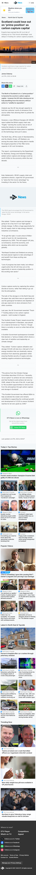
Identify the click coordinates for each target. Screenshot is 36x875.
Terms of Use (14, 855)
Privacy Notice (24, 855)
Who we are (4, 855)
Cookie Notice (13, 857)
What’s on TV (6, 834)
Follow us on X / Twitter (12, 839)
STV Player (5, 831)
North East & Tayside (15, 17)
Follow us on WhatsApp (12, 846)
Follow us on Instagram (12, 850)
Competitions (23, 831)
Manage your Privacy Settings (11, 863)
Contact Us (4, 857)
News (4, 17)
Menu (6, 3)
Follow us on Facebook (12, 842)
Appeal (21, 834)
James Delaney (6, 74)
